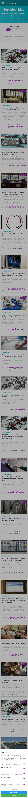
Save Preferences (14, 792)
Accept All (14, 795)
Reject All (14, 789)
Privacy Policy (4, 759)
